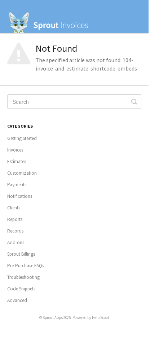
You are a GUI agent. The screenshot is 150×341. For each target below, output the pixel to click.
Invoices (15, 150)
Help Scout (100, 317)
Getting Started (22, 138)
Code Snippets (21, 289)
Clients (13, 208)
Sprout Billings (21, 254)
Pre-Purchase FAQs (25, 266)
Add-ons (15, 242)
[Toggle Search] (134, 101)
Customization (22, 173)
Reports (14, 219)
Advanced (17, 300)
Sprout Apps (53, 317)
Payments (16, 185)
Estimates (16, 161)
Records (15, 231)
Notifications (19, 196)
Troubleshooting (23, 277)
